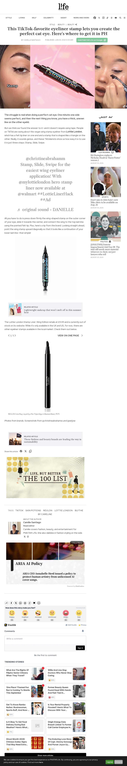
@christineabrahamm (45, 158)
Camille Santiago (32, 40)
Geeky (64, 18)
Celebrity (48, 18)
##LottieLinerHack (55, 193)
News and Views (81, 18)
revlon (47, 510)
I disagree (118, 762)
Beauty (61, 24)
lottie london (63, 510)
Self (34, 18)
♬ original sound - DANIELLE (45, 209)
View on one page (68, 335)
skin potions (33, 510)
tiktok (19, 510)
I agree (109, 762)
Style (9, 18)
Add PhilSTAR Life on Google (90, 40)
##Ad (45, 199)
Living (22, 18)
